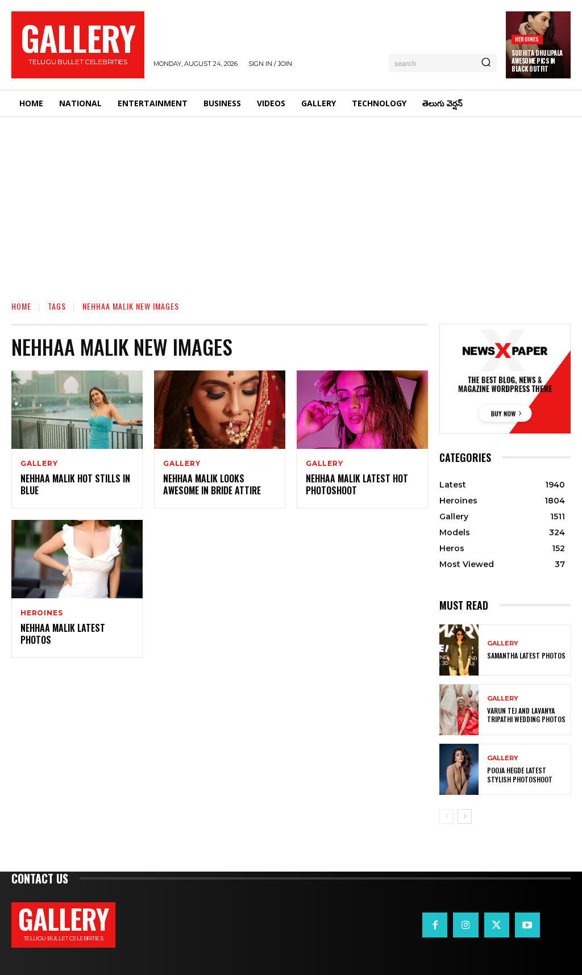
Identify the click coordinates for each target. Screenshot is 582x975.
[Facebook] (434, 925)
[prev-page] (446, 816)
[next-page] (465, 816)
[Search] (486, 63)
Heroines (527, 39)
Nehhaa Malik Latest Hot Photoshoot (357, 484)
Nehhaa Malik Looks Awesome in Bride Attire (212, 484)
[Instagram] (465, 925)
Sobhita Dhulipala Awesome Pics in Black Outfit (537, 61)
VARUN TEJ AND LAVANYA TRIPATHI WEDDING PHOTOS (526, 715)
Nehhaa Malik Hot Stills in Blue (75, 484)
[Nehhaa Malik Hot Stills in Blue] (77, 409)
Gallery (39, 463)
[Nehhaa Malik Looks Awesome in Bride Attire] (219, 409)
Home (21, 306)
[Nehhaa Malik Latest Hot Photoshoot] (362, 409)
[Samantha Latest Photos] (459, 650)
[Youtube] (527, 925)
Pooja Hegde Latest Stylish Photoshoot (519, 774)
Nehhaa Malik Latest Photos (62, 634)
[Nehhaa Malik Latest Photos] (77, 559)
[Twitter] (496, 925)
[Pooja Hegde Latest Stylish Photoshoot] (459, 769)
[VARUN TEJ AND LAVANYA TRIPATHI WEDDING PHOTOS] (459, 709)
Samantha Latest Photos (526, 655)
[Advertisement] (291, 202)
